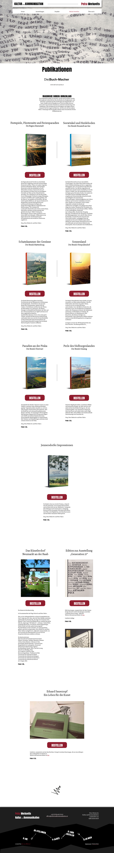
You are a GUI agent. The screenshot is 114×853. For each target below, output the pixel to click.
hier (48, 755)
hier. (83, 615)
